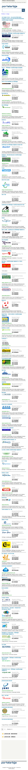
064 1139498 (15, 87)
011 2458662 (15, 304)
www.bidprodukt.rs (6, 295)
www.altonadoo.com (6, 652)
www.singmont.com (6, 423)
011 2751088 (15, 172)
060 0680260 (15, 559)
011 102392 (15, 321)
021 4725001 (15, 686)
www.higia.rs (5, 224)
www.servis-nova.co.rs (7, 595)
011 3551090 (15, 650)
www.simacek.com (6, 387)
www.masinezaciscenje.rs (8, 88)
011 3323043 (15, 268)
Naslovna (4, 2)
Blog (15, 2)
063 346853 (15, 664)
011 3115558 (15, 503)
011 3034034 (15, 352)
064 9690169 (15, 445)
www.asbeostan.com (6, 434)
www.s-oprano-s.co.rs (6, 282)
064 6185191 (15, 421)
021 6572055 (15, 222)
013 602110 (15, 99)
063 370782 (15, 211)
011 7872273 (15, 199)
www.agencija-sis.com (7, 28)
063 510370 (15, 491)
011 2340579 (15, 137)
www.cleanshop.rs (6, 548)
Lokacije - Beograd (10, 733)
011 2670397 (15, 513)
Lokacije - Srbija (9, 736)
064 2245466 (15, 628)
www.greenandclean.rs (7, 333)
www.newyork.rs (5, 39)
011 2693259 (15, 534)
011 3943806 (15, 420)
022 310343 (15, 364)
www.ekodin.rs (5, 213)
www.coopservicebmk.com (8, 365)
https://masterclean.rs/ (7, 189)
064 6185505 (15, 200)
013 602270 (15, 97)
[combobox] (11, 10)
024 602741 (15, 185)
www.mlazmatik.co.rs (7, 100)
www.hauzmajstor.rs (6, 353)
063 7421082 (15, 515)
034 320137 (15, 60)
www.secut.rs (5, 76)
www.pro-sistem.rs (6, 702)
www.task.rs (4, 175)
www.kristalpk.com (6, 583)
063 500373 (15, 235)
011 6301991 (15, 24)
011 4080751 (15, 699)
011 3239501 (15, 723)
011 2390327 (15, 524)
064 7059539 (15, 124)
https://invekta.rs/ (6, 125)
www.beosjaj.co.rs (6, 399)
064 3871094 (15, 138)
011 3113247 (15, 502)
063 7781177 (15, 61)
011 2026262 (15, 293)
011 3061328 (15, 602)
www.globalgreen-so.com (7, 456)
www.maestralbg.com (7, 323)
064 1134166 (15, 433)
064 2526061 (15, 150)
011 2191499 (15, 320)
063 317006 (15, 398)
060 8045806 (15, 558)
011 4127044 (15, 86)
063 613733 (15, 410)
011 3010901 (15, 72)
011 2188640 (15, 397)
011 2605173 (15, 162)
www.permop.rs (5, 163)
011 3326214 (15, 281)
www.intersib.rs (5, 504)
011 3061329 (15, 603)
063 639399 (15, 536)
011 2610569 (15, 48)
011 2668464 (15, 465)
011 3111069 (15, 25)
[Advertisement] (13, 749)
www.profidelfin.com (6, 62)
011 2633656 (15, 711)
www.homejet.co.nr (6, 345)
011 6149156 (15, 386)
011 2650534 (15, 638)
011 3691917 (15, 37)
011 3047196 (15, 546)
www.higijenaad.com (6, 256)
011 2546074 (15, 210)
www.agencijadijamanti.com (8, 572)
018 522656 (5, 592)
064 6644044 (5, 344)
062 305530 (15, 454)
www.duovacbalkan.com (7, 690)
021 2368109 (15, 234)
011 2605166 (15, 160)
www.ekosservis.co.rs (6, 140)
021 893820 (15, 582)
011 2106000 (15, 613)
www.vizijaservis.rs (6, 50)
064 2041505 (15, 570)
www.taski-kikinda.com (7, 492)
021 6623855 (15, 627)
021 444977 (15, 255)
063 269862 (15, 479)
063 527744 (15, 244)
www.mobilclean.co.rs (7, 481)
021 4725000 (15, 685)
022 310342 (15, 362)
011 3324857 (15, 279)
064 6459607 (15, 269)
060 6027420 (15, 184)
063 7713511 (15, 306)
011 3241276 (15, 663)
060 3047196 (15, 547)
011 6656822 (15, 332)
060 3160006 (15, 112)
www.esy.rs (4, 561)
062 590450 (15, 466)
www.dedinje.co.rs (6, 639)
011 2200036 (15, 73)
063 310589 (15, 49)
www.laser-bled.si (6, 714)
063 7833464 (15, 701)
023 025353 (15, 490)
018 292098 (15, 376)
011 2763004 (15, 173)
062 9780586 (15, 149)
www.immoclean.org (6, 525)
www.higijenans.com (6, 246)
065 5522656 (5, 593)
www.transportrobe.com (7, 617)
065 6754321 (15, 444)
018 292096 (15, 374)
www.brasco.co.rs (6, 309)
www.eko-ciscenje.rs (6, 113)
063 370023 (15, 713)
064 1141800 (15, 651)
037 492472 (5, 342)
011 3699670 (15, 110)
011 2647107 (15, 408)
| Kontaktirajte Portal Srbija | (21, 2)
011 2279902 (15, 432)
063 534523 (15, 223)
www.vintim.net (5, 377)
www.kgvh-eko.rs (5, 411)
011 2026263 (15, 294)
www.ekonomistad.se (7, 115)
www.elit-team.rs (6, 468)
